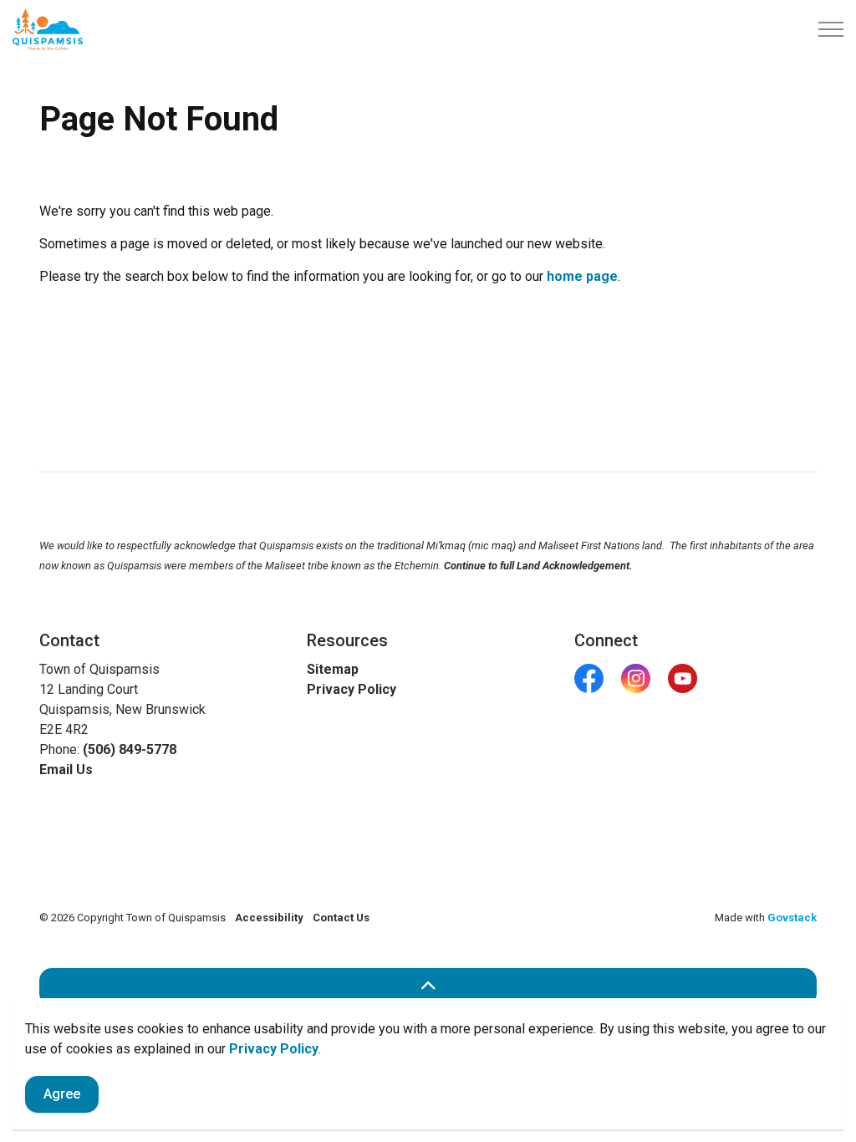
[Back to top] (428, 987)
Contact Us (341, 917)
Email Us (66, 769)
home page (582, 276)
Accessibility (269, 917)
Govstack (792, 917)
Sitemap (333, 669)
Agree (61, 1094)
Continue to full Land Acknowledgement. (538, 565)
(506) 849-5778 (129, 749)
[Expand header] (831, 29)
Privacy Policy (273, 1049)
